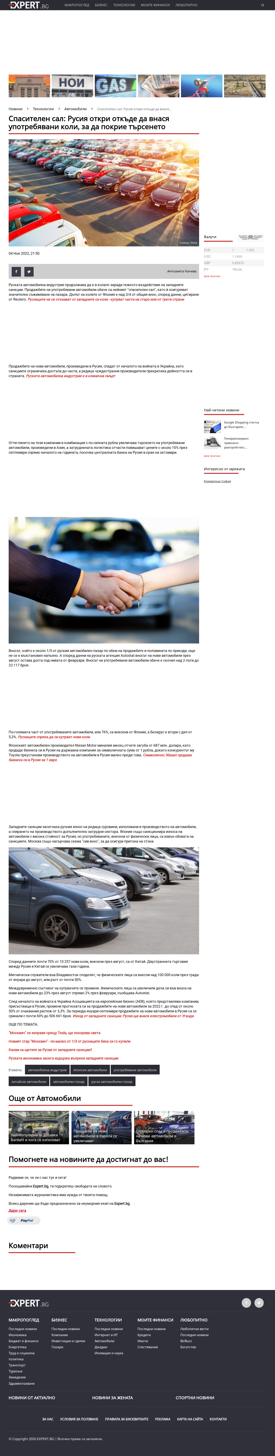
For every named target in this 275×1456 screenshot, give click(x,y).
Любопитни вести (194, 1329)
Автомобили (104, 1341)
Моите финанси (155, 5)
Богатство (188, 1347)
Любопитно (186, 5)
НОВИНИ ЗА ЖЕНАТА (112, 1397)
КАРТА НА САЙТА (190, 1419)
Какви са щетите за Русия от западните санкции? (50, 1050)
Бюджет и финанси (23, 1341)
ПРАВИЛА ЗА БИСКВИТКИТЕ (126, 1419)
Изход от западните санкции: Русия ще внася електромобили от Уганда (133, 1016)
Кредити (144, 1335)
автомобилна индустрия (47, 1070)
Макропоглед (77, 5)
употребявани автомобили (135, 1070)
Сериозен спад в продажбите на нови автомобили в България (162, 1136)
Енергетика (18, 1347)
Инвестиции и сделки (68, 1341)
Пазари (57, 1347)
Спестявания (148, 1347)
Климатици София (217, 481)
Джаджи (101, 1347)
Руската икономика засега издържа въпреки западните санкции (63, 1058)
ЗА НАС (47, 1419)
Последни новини (23, 1329)
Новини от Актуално (32, 1397)
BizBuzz (186, 1341)
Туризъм (15, 1371)
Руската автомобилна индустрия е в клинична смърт (70, 376)
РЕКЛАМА (162, 1419)
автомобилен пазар (69, 1081)
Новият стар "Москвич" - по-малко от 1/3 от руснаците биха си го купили (69, 1041)
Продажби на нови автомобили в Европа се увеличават (95, 1136)
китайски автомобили (29, 1081)
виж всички (212, 456)
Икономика (18, 1335)
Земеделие (17, 1377)
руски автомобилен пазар (111, 1081)
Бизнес (101, 5)
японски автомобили (90, 1070)
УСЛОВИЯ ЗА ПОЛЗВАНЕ (79, 1419)
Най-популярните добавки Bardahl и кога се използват (35, 1137)
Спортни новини (195, 1397)
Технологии (124, 5)
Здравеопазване (22, 1383)
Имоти (143, 1341)
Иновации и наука (109, 1353)
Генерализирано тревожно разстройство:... (236, 442)
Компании (60, 1335)
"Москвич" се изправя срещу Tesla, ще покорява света (54, 1033)
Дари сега (17, 1210)
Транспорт (17, 1365)
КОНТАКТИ (218, 1419)
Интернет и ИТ (106, 1335)
